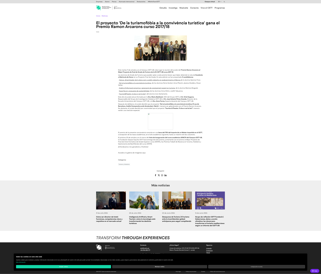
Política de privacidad (191, 271)
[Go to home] (108, 7)
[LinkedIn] (166, 175)
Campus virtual (210, 2)
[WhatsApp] (162, 175)
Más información (20, 262)
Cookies (203, 271)
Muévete (183, 8)
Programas (220, 8)
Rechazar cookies (159, 266)
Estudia (163, 8)
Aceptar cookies (63, 266)
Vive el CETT (206, 8)
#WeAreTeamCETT (154, 2)
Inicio (98, 16)
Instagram (209, 250)
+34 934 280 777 (145, 250)
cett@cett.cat (144, 248)
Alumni (107, 2)
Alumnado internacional (126, 2)
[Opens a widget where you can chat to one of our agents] (314, 271)
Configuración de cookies (257, 266)
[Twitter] (159, 175)
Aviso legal (178, 271)
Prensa (114, 2)
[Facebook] (155, 175)
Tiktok (208, 253)
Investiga (173, 8)
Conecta (194, 8)
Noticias (105, 16)
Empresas (99, 2)
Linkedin (209, 248)
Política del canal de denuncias (217, 271)
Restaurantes (141, 2)
